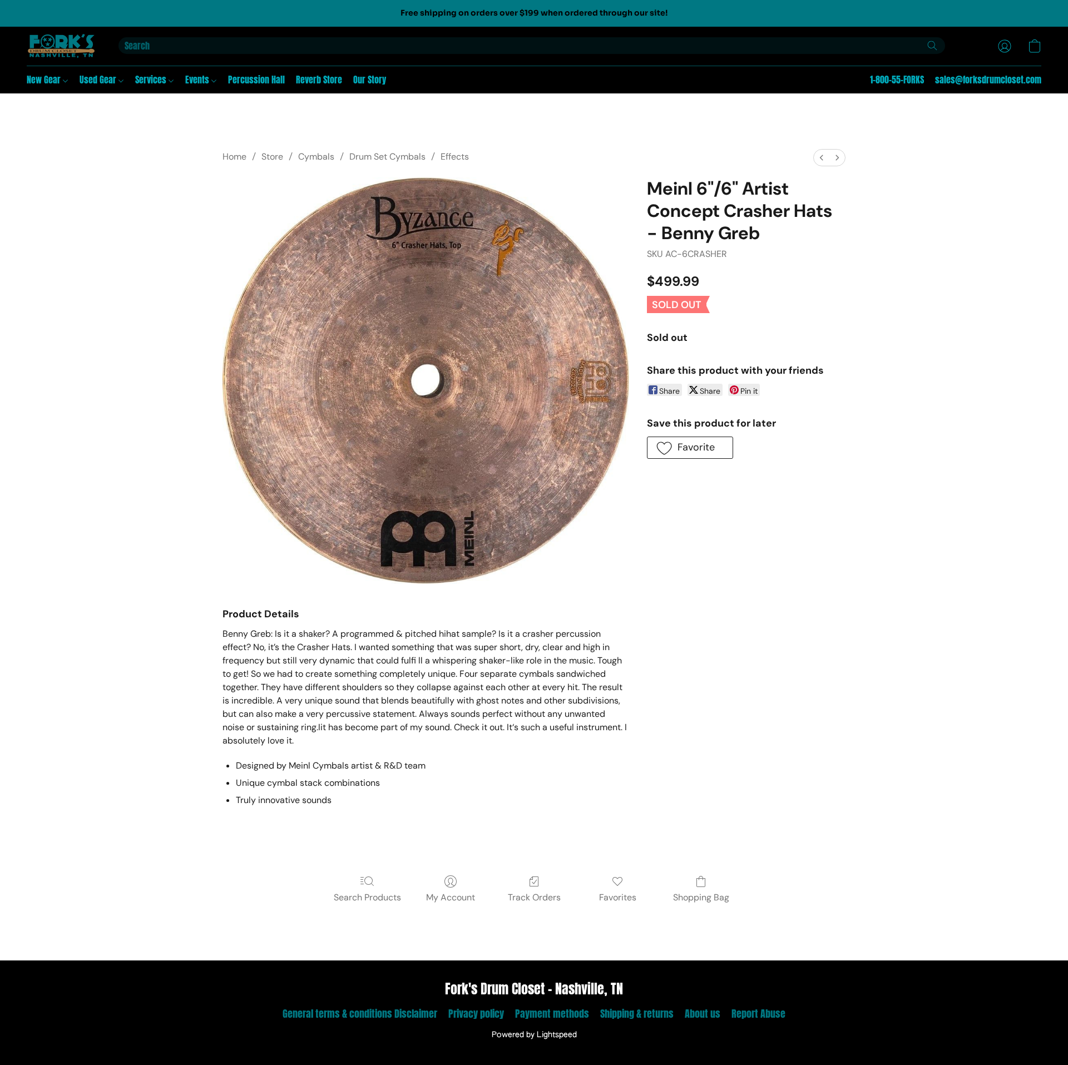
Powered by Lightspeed (534, 1035)
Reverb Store (319, 79)
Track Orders (534, 897)
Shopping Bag (701, 897)
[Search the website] (932, 45)
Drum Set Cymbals (387, 156)
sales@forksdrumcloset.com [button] (988, 79)
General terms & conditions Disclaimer (360, 1013)
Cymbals (316, 156)
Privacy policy (476, 1013)
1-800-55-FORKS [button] (897, 79)
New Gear (45, 79)
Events (198, 79)
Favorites (617, 897)
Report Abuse (758, 1013)
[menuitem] (821, 158)
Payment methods (552, 1013)
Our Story (369, 79)
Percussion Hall (256, 79)
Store (272, 156)
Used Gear (99, 79)
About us (702, 1013)
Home (234, 156)
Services (152, 79)
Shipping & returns (637, 1013)
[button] (61, 46)
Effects (455, 156)
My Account (450, 897)
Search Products (367, 897)
